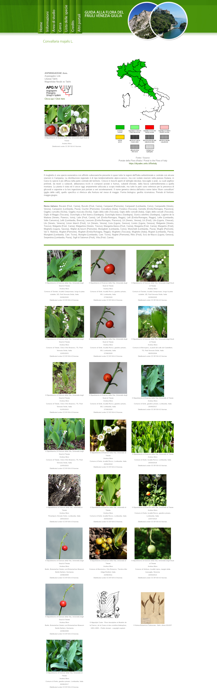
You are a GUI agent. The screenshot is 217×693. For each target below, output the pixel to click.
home (41, 16)
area (54, 16)
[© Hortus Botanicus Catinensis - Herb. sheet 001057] (152, 608)
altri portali (79, 16)
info (47, 16)
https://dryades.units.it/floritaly (143, 163)
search (60, 16)
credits (73, 16)
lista (66, 16)
